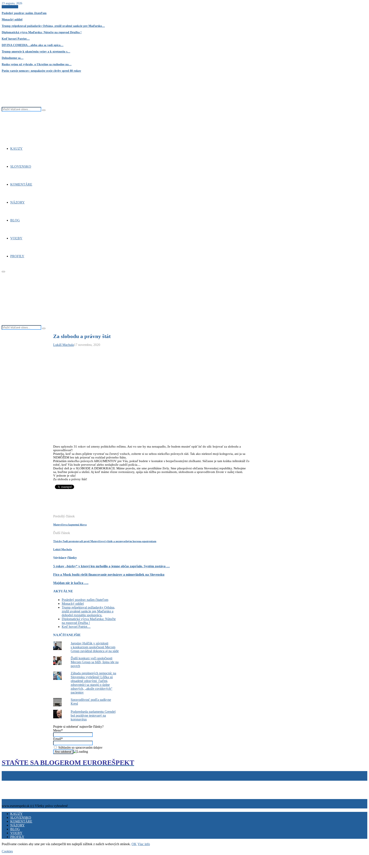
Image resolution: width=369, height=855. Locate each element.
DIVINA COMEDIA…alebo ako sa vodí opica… (32, 45)
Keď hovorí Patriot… (16, 38)
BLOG (15, 220)
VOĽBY (16, 238)
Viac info (144, 844)
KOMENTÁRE (21, 184)
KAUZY (16, 148)
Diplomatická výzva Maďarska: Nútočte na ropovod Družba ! (42, 32)
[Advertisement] (131, 504)
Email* (58, 739)
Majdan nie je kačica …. (70, 583)
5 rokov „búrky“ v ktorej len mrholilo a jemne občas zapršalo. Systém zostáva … (111, 566)
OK (134, 844)
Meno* (58, 730)
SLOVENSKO (20, 166)
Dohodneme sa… (12, 58)
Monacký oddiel (12, 19)
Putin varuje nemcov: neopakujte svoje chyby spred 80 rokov (41, 70)
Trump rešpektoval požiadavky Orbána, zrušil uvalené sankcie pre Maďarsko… (53, 26)
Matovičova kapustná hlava (70, 524)
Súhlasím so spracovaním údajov (79, 747)
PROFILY (17, 256)
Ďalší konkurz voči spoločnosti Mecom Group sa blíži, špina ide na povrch (95, 662)
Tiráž (6, 782)
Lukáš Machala (63, 345)
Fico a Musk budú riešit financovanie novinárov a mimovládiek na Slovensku (108, 574)
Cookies (22, 782)
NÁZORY (17, 202)
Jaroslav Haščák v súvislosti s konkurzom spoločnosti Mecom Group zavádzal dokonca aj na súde (95, 647)
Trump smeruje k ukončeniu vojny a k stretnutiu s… (36, 51)
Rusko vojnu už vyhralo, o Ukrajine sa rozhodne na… (37, 64)
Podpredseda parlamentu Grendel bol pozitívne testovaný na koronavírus (93, 715)
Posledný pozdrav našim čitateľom (24, 13)
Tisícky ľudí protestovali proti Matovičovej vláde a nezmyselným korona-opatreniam (104, 541)
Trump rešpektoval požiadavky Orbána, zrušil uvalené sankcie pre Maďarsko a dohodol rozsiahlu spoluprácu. (88, 611)
